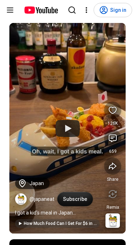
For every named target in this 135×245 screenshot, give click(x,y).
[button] (21, 199)
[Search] (72, 10)
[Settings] (86, 10)
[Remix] (112, 194)
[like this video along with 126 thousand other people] (112, 110)
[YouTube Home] (41, 10)
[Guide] (10, 10)
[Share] (112, 166)
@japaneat (42, 199)
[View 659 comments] (112, 138)
